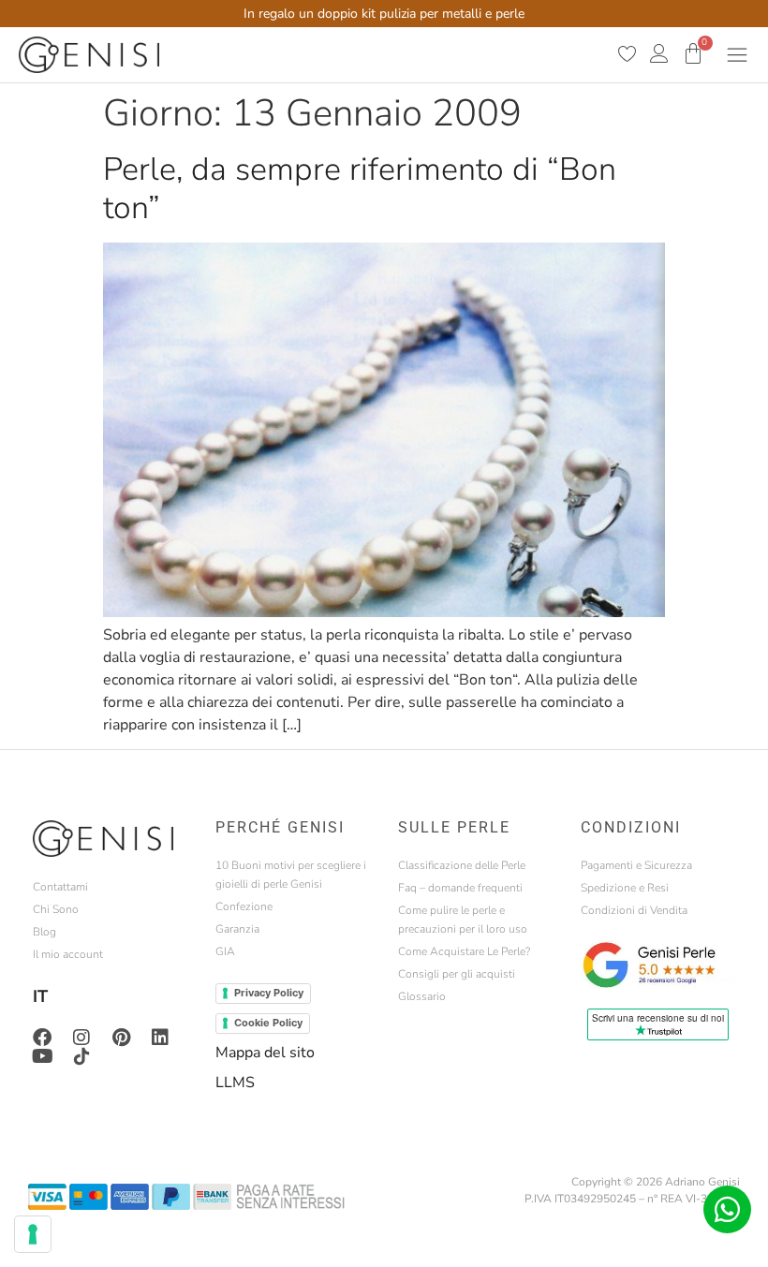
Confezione (244, 906)
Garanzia (237, 928)
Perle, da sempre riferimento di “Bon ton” (359, 188)
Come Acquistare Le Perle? (464, 951)
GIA (225, 951)
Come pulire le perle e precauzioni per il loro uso (462, 919)
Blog (44, 931)
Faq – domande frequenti (460, 887)
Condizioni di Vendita (634, 910)
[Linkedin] (160, 1037)
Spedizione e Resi (625, 887)
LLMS (235, 1082)
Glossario (422, 996)
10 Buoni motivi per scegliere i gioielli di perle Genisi (290, 874)
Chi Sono (56, 909)
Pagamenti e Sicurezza (636, 865)
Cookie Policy (268, 1022)
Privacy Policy (268, 992)
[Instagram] (81, 1037)
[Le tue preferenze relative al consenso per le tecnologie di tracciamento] (33, 1234)
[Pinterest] (120, 1037)
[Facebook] (42, 1037)
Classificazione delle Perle (461, 865)
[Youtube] (42, 1056)
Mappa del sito (265, 1052)
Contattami (60, 886)
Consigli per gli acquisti (456, 973)
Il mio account (68, 954)
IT (40, 996)
